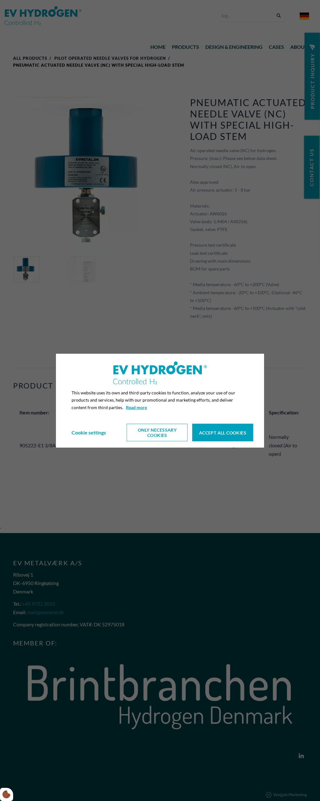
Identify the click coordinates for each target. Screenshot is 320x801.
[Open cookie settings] (6, 794)
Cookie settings (89, 432)
